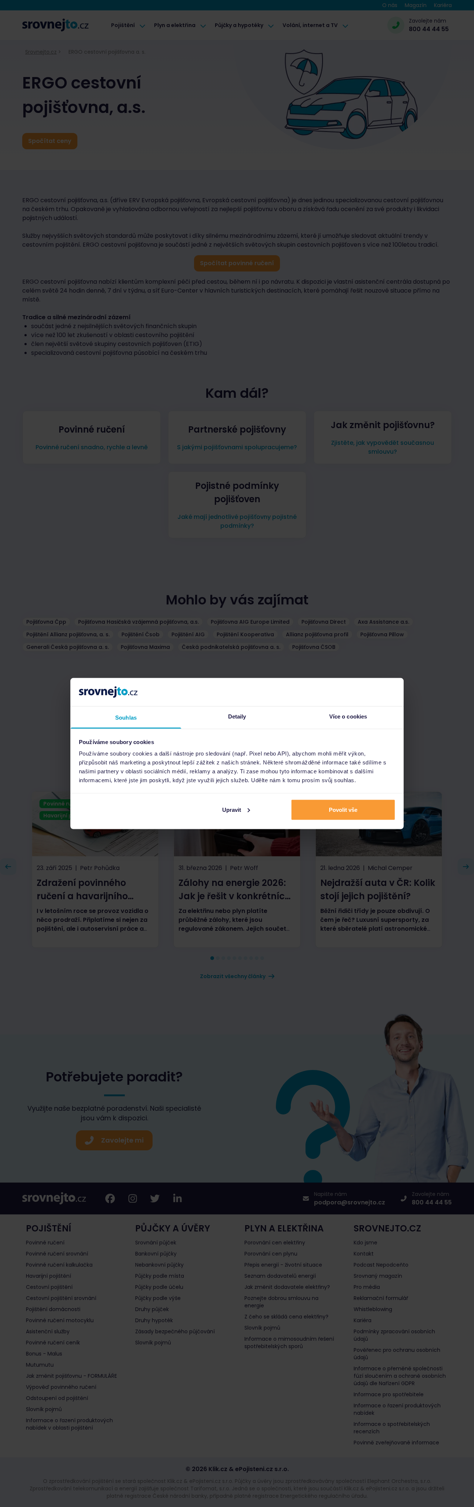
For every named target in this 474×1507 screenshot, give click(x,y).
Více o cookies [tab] (348, 716)
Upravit (231, 809)
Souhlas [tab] (126, 717)
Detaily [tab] (237, 716)
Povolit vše (343, 809)
